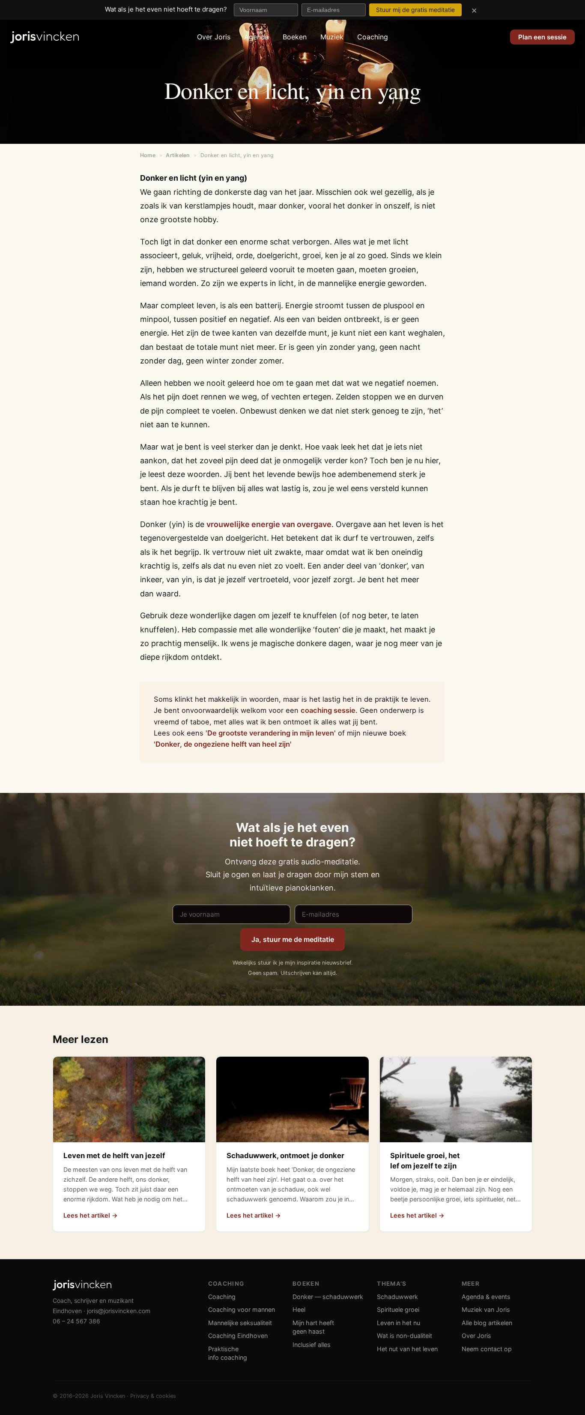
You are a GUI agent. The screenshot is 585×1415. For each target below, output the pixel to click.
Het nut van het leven (407, 1348)
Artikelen (178, 155)
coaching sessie (328, 710)
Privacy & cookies (153, 1396)
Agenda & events (486, 1296)
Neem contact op (487, 1348)
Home (147, 155)
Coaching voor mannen (241, 1309)
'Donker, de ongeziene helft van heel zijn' (223, 744)
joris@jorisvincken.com (118, 1310)
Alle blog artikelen (487, 1322)
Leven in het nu (398, 1322)
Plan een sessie (542, 37)
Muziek (331, 37)
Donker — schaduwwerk (327, 1296)
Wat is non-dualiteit (404, 1335)
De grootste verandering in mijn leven (270, 733)
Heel (298, 1309)
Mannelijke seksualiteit (240, 1322)
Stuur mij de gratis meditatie (415, 9)
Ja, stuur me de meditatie (292, 939)
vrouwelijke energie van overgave (268, 524)
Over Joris (213, 37)
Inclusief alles (311, 1344)
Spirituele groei (398, 1309)
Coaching (372, 37)
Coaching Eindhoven (238, 1335)
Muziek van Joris (486, 1309)
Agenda (256, 37)
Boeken (295, 37)
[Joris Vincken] (44, 37)
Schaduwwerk (397, 1296)
